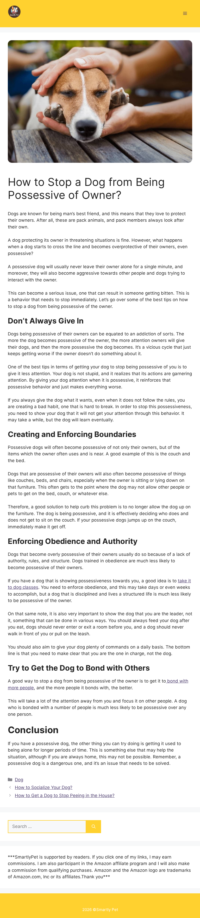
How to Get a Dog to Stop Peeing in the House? (65, 795)
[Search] (93, 826)
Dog (19, 779)
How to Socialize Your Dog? (43, 787)
